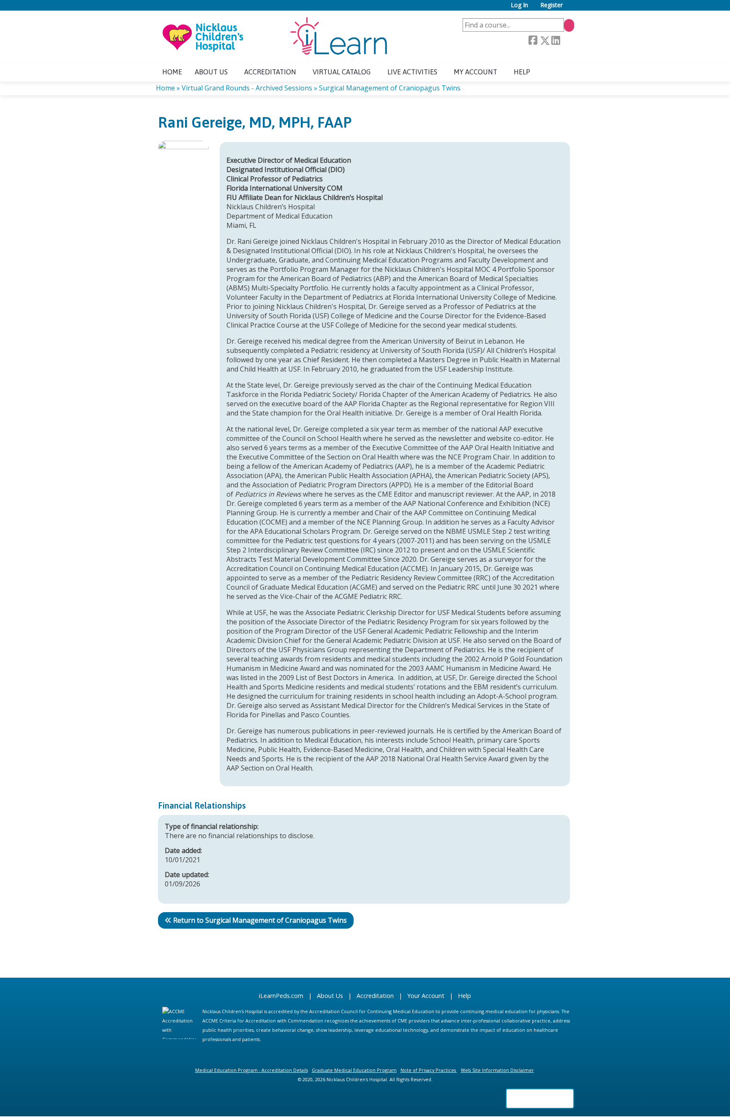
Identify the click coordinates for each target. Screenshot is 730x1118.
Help (522, 72)
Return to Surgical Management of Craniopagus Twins (260, 920)
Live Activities (412, 72)
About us (211, 72)
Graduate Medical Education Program (354, 1070)
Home (172, 72)
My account (475, 72)
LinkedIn (555, 40)
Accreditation (270, 72)
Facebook (532, 40)
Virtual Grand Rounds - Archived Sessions (247, 88)
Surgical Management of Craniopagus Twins (389, 88)
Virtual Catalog (342, 72)
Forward (567, 41)
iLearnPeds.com (281, 996)
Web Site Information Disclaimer (497, 1070)
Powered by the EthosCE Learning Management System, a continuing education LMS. (540, 1098)
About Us (330, 996)
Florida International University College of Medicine (474, 297)
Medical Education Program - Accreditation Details (251, 1070)
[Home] (274, 37)
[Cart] (571, 8)
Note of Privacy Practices (428, 1070)
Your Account (425, 996)
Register (551, 5)
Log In (519, 5)
